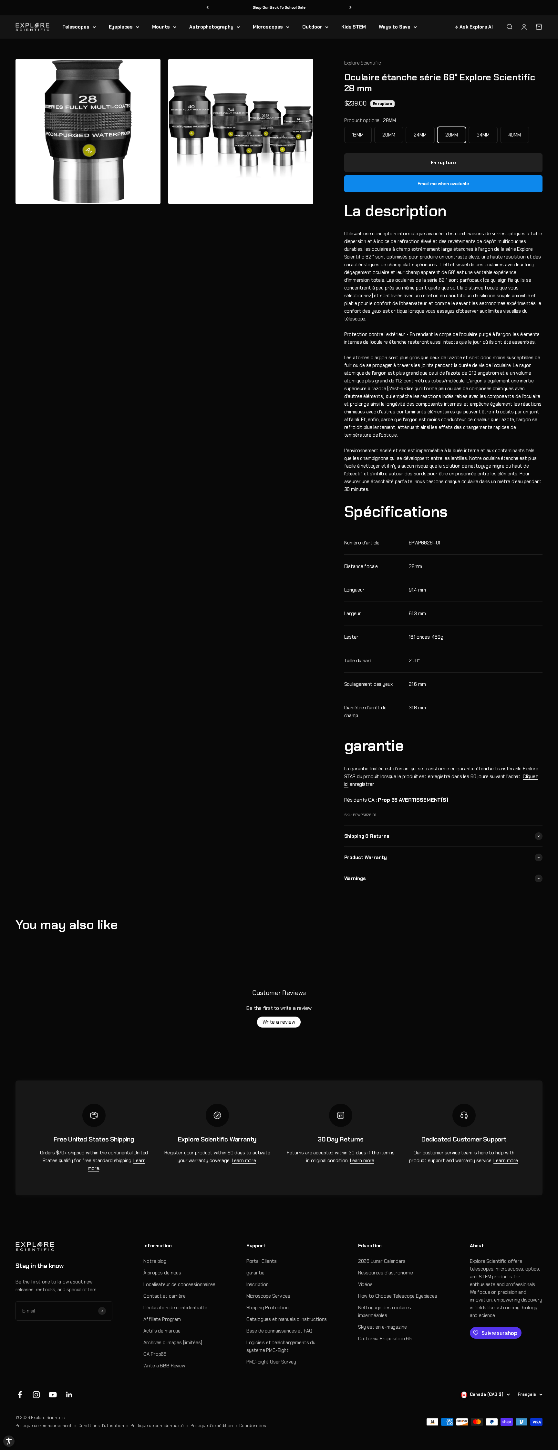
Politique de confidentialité (157, 1425)
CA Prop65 (155, 1354)
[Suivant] (350, 8)
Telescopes (75, 27)
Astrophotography (211, 27)
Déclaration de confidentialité (175, 1307)
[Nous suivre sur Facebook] (20, 1394)
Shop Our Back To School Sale (279, 7)
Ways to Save (394, 27)
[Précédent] (207, 8)
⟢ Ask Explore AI (474, 27)
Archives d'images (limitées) (172, 1342)
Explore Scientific (362, 63)
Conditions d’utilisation (101, 1425)
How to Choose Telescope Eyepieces (397, 1296)
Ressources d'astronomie (385, 1273)
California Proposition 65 (385, 1338)
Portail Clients (261, 1261)
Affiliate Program (162, 1319)
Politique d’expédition (212, 1425)
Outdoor (312, 27)
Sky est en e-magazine (382, 1327)
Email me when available (443, 184)
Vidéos (365, 1284)
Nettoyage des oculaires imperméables (384, 1311)
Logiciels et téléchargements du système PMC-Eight (280, 1346)
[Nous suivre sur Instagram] (36, 1394)
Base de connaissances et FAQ (279, 1331)
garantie (255, 1273)
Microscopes (268, 27)
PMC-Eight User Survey (271, 1362)
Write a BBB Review (164, 1366)
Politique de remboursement (44, 1425)
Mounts (161, 27)
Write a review (279, 1022)
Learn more (244, 1160)
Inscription (257, 1284)
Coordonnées (252, 1425)
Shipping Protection (267, 1307)
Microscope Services (268, 1296)
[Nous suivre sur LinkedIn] (69, 1394)
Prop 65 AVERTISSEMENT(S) (413, 799)
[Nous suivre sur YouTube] (52, 1394)
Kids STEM (353, 27)
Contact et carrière (164, 1296)
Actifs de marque (162, 1331)
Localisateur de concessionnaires (179, 1284)
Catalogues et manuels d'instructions (286, 1319)
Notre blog (155, 1261)
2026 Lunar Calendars (382, 1261)
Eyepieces (121, 27)
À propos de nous (162, 1273)
